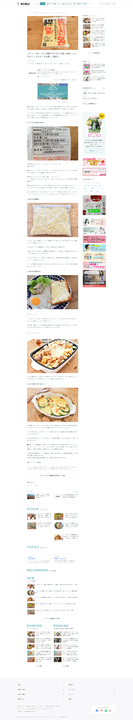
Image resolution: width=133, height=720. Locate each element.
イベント (86, 191)
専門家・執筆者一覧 (31, 708)
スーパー (42, 3)
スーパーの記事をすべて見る (52, 618)
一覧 (103, 88)
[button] (37, 3)
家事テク (80, 3)
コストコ (102, 188)
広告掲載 (28, 706)
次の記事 (75, 491)
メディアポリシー (40, 706)
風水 (100, 185)
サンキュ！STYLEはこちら (45, 76)
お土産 (97, 191)
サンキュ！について (21, 708)
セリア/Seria (87, 182)
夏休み (91, 191)
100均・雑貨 (21, 694)
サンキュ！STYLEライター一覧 (44, 708)
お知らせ (58, 706)
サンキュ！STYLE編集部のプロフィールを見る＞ (65, 80)
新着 (63, 3)
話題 (55, 3)
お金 (75, 3)
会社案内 (19, 711)
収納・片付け (87, 3)
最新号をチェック (94, 151)
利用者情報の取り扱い (50, 706)
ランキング (69, 3)
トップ (59, 3)
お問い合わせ (20, 706)
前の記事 (30, 491)
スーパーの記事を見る (94, 53)
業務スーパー (94, 188)
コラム (36, 485)
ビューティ (72, 689)
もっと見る (39, 666)
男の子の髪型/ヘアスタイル (90, 185)
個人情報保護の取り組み (29, 711)
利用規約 (33, 706)
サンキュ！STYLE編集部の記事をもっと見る (52, 475)
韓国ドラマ (86, 188)
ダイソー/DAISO (96, 182)
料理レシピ (49, 3)
